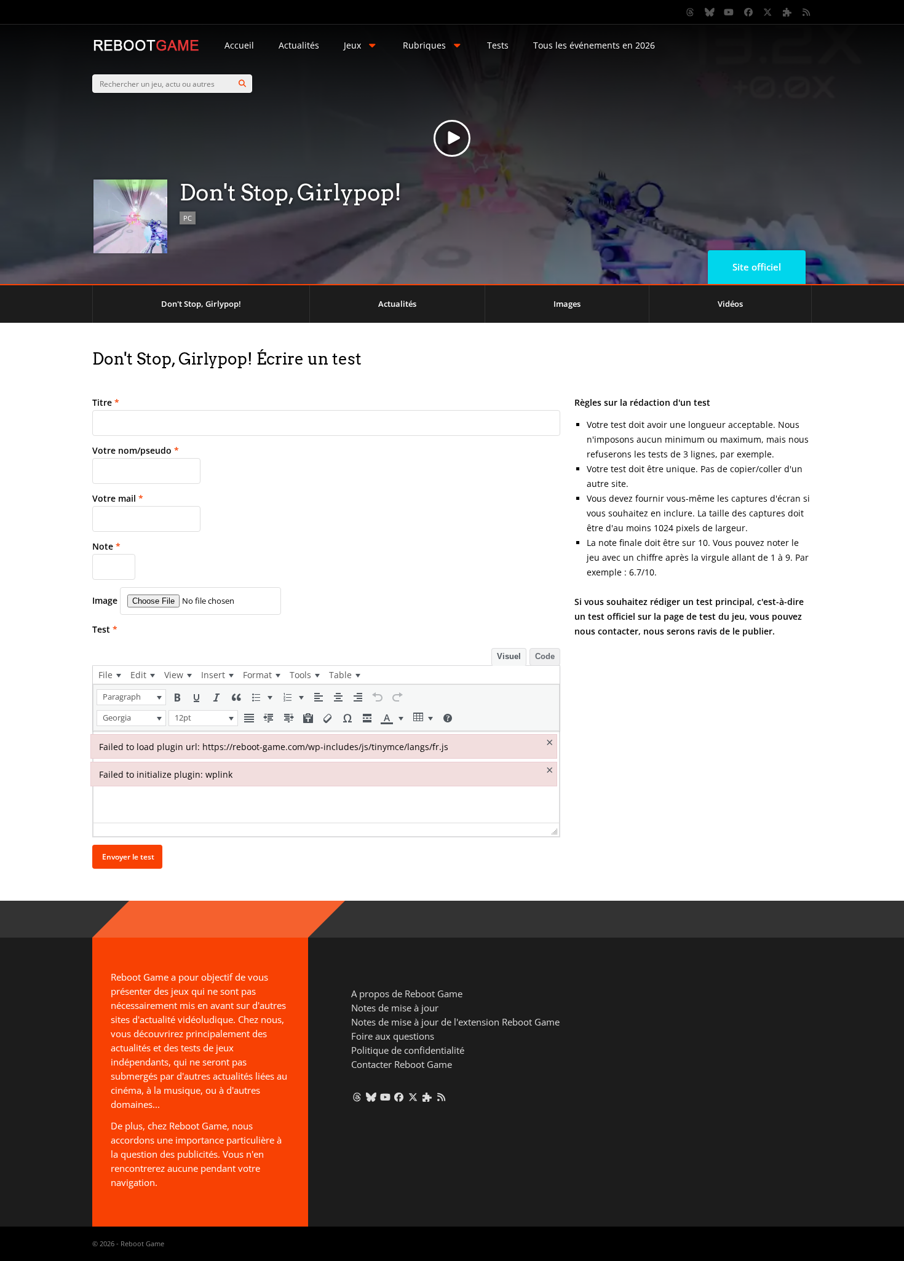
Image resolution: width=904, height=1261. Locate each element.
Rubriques (424, 45)
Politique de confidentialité (407, 1050)
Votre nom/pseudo (135, 450)
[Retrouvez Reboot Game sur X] (768, 12)
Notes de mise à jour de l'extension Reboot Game (455, 1022)
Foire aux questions (392, 1036)
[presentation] (109, 675)
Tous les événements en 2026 (594, 45)
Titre (105, 402)
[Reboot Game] (146, 49)
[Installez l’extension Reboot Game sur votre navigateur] (787, 12)
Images (567, 303)
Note (106, 546)
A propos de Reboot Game (406, 993)
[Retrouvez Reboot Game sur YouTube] (729, 12)
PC (187, 218)
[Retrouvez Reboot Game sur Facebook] (748, 12)
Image (104, 600)
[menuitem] (109, 674)
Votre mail (117, 498)
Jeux (352, 45)
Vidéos (730, 303)
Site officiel (756, 267)
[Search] (242, 83)
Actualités (299, 45)
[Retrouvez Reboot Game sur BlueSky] (709, 12)
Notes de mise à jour (394, 1008)
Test (104, 629)
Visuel (509, 656)
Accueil (239, 45)
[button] (131, 697)
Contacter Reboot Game (401, 1064)
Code (545, 656)
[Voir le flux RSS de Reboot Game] (806, 12)
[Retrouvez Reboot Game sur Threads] (690, 12)
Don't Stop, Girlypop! (201, 303)
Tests (498, 45)
